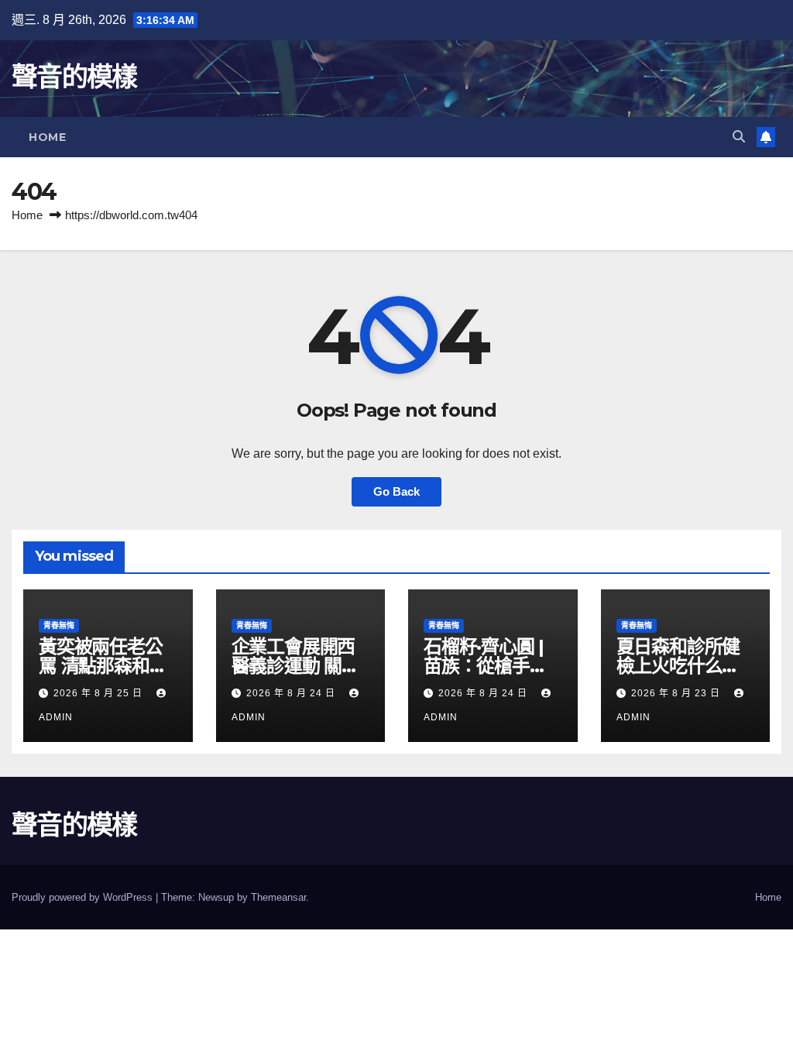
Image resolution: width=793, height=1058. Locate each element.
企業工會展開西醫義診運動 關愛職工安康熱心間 (295, 665)
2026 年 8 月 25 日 (99, 693)
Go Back (396, 491)
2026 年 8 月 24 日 (292, 693)
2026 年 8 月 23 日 (677, 693)
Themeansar (278, 897)
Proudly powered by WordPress (84, 897)
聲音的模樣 (74, 76)
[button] (739, 136)
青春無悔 (58, 625)
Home (47, 137)
